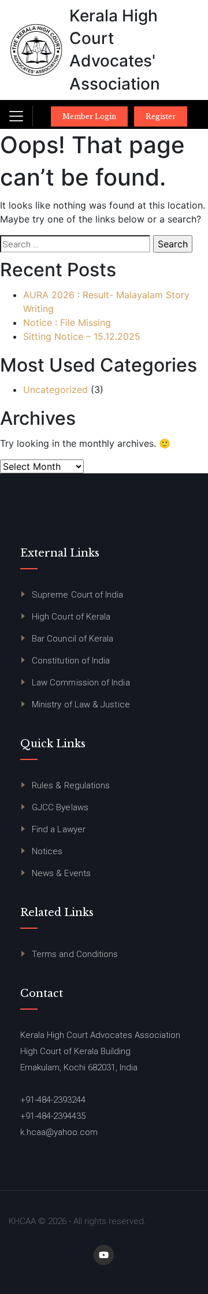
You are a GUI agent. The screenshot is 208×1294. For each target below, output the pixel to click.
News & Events (61, 873)
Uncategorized (55, 389)
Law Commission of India (81, 682)
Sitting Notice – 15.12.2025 (81, 336)
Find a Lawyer (59, 829)
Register (161, 116)
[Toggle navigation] (16, 116)
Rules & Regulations (71, 785)
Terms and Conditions (75, 954)
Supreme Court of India (78, 594)
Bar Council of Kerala (72, 638)
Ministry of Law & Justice (81, 704)
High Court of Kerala (71, 616)
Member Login (89, 116)
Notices (47, 851)
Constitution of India (71, 660)
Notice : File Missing (67, 322)
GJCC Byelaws (60, 807)
